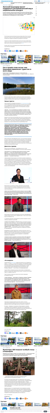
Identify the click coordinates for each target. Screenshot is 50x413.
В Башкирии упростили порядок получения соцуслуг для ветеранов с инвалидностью (28, 3)
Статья (2, 2)
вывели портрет (13, 262)
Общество (4, 347)
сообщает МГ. (23, 377)
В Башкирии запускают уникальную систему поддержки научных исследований (40, 3)
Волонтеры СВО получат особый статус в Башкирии (16, 3)
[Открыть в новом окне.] (6, 51)
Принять (45, 411)
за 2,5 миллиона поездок (25, 103)
